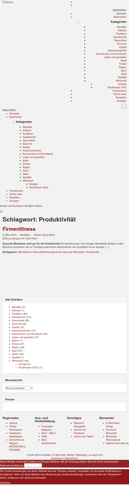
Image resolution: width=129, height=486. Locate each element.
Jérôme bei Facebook (80, 431)
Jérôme (13, 423)
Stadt (123, 74)
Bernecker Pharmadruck (113, 438)
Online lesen (119, 94)
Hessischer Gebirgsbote (15, 434)
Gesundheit (120, 40)
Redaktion (121, 97)
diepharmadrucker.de (117, 443)
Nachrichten (120, 16)
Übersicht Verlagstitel (79, 424)
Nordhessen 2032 (117, 87)
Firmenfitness (19, 228)
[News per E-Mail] (124, 1)
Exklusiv (122, 30)
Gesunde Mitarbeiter (73, 252)
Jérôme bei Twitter (83, 436)
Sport (123, 70)
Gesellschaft (119, 37)
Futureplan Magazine (47, 428)
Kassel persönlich (117, 50)
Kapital (122, 47)
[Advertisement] (64, 275)
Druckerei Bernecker (111, 431)
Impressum (57, 458)
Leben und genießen (115, 57)
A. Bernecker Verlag (63, 454)
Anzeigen (121, 100)
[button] (119, 10)
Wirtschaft (121, 80)
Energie (122, 84)
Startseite (121, 13)
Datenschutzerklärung (11, 465)
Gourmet (121, 43)
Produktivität (92, 252)
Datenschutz (71, 458)
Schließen (5, 482)
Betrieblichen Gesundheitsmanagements (39, 252)
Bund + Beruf (48, 433)
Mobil (123, 60)
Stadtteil (122, 77)
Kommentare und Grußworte (111, 53)
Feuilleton (121, 33)
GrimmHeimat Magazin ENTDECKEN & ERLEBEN (17, 444)
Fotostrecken (119, 90)
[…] (107, 247)
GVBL (44, 436)
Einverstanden (33, 465)
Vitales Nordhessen (15, 428)
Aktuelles (121, 27)
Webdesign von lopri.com (89, 454)
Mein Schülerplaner (48, 441)
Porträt (122, 63)
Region (122, 67)
